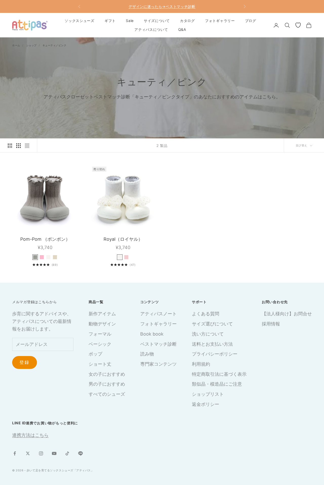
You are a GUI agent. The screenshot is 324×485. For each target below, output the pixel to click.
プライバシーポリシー (214, 354)
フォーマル (100, 334)
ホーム (16, 45)
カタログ (187, 20)
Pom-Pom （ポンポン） (45, 239)
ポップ (95, 354)
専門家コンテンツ (158, 364)
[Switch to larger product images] (10, 145)
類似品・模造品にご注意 (217, 384)
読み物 (147, 354)
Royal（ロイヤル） (123, 239)
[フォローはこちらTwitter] (27, 453)
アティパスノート (158, 313)
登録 (24, 362)
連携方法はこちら (30, 435)
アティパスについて (151, 29)
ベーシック (100, 344)
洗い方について (208, 334)
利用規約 (201, 364)
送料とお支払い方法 (212, 344)
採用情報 (271, 323)
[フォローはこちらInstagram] (41, 453)
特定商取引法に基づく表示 (219, 374)
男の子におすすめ (107, 384)
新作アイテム (102, 313)
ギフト (110, 20)
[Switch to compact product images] (27, 145)
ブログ (250, 20)
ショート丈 (100, 364)
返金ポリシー (205, 404)
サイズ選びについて (212, 323)
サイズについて (157, 20)
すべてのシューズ (107, 394)
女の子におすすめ (107, 374)
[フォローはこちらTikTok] (67, 453)
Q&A (182, 29)
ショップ (31, 45)
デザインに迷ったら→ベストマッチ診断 (162, 6)
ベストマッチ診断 (158, 344)
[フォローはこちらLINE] (80, 453)
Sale (130, 20)
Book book (152, 334)
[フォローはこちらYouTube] (54, 453)
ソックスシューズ (79, 20)
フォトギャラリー (220, 20)
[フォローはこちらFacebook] (14, 453)
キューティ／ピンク (55, 45)
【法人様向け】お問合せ (287, 313)
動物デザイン (102, 323)
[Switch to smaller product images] (18, 145)
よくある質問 (205, 313)
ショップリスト (208, 394)
